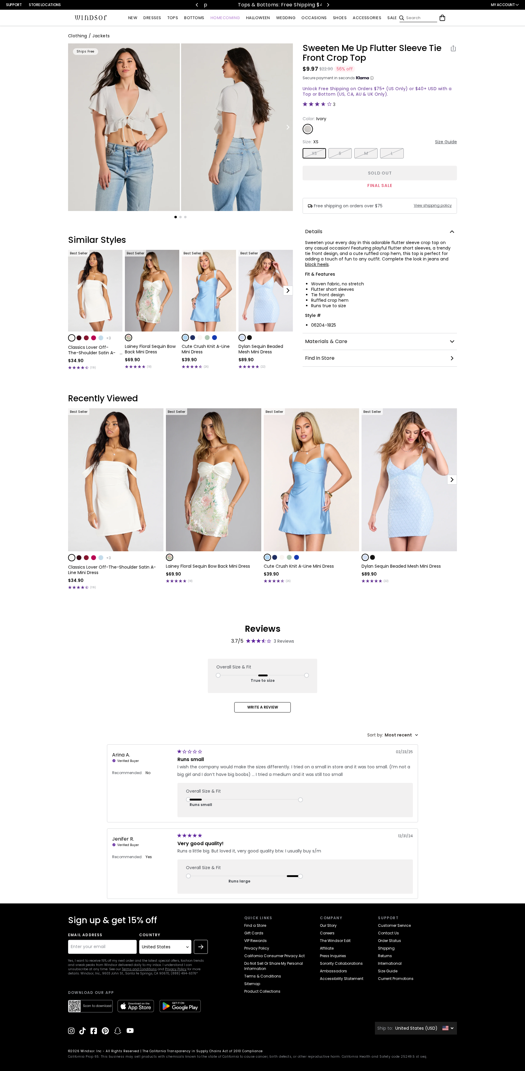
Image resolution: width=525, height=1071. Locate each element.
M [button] (366, 153)
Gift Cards (253, 933)
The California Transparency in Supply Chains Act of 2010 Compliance (202, 1051)
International (390, 963)
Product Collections (262, 991)
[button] (71, 337)
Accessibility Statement (341, 978)
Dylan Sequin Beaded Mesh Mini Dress (260, 349)
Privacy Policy (176, 969)
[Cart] (442, 18)
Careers (327, 933)
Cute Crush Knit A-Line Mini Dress (206, 349)
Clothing (77, 36)
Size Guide (446, 141)
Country (149, 935)
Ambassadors (333, 971)
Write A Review (262, 707)
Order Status (389, 940)
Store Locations (45, 4)
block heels (317, 264)
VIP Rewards (255, 940)
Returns (385, 955)
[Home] (91, 18)
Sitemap (252, 983)
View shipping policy (433, 205)
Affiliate (327, 948)
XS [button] (314, 153)
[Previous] (197, 5)
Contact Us (388, 933)
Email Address (85, 935)
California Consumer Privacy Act (274, 955)
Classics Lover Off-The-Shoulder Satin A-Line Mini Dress (91, 350)
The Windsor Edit (335, 940)
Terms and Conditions (139, 969)
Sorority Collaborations (341, 963)
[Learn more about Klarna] (372, 78)
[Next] (328, 5)
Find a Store (255, 925)
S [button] (340, 153)
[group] (124, 127)
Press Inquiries (333, 955)
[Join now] (201, 947)
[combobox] (392, 735)
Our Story (328, 925)
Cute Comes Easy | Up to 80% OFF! (316, 4)
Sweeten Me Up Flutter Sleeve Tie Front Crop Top (372, 53)
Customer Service (394, 925)
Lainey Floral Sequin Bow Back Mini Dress (150, 349)
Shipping (386, 948)
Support (14, 4)
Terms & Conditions (262, 976)
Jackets (101, 36)
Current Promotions (395, 978)
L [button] (392, 153)
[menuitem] (132, 18)
